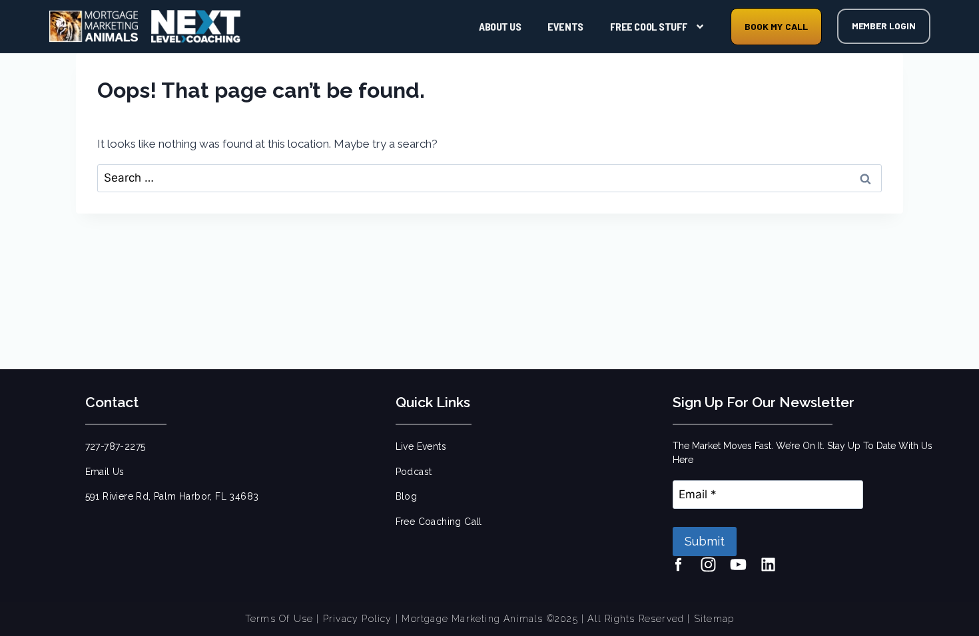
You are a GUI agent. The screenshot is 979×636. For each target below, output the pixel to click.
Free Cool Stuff (649, 26)
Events (565, 26)
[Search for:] (489, 177)
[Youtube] (741, 567)
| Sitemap (710, 618)
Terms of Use (279, 618)
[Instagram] (711, 567)
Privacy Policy (357, 618)
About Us (500, 26)
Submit (705, 541)
